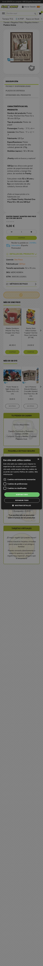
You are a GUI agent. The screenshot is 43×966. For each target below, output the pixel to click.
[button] (21, 505)
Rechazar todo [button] (21, 500)
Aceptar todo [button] (22, 495)
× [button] (38, 459)
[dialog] (21, 483)
